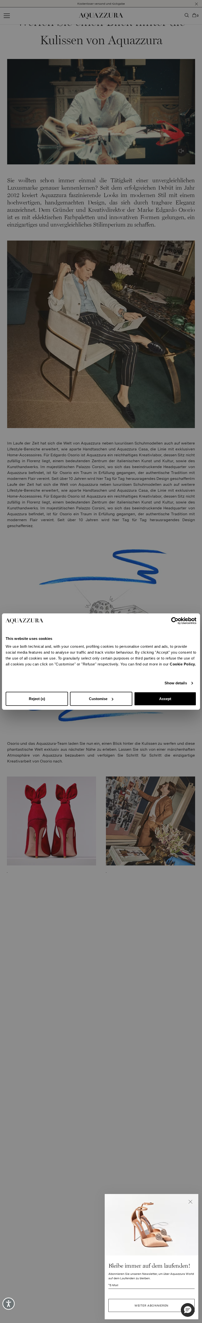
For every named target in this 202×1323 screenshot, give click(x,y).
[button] (190, 1202)
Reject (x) (37, 699)
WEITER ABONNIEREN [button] (151, 1305)
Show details (176, 683)
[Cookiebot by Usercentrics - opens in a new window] (174, 620)
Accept (165, 699)
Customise (98, 699)
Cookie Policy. (183, 664)
